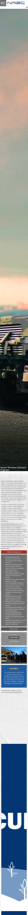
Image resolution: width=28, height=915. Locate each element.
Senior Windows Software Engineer (13, 468)
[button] (27, 7)
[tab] (14, 552)
